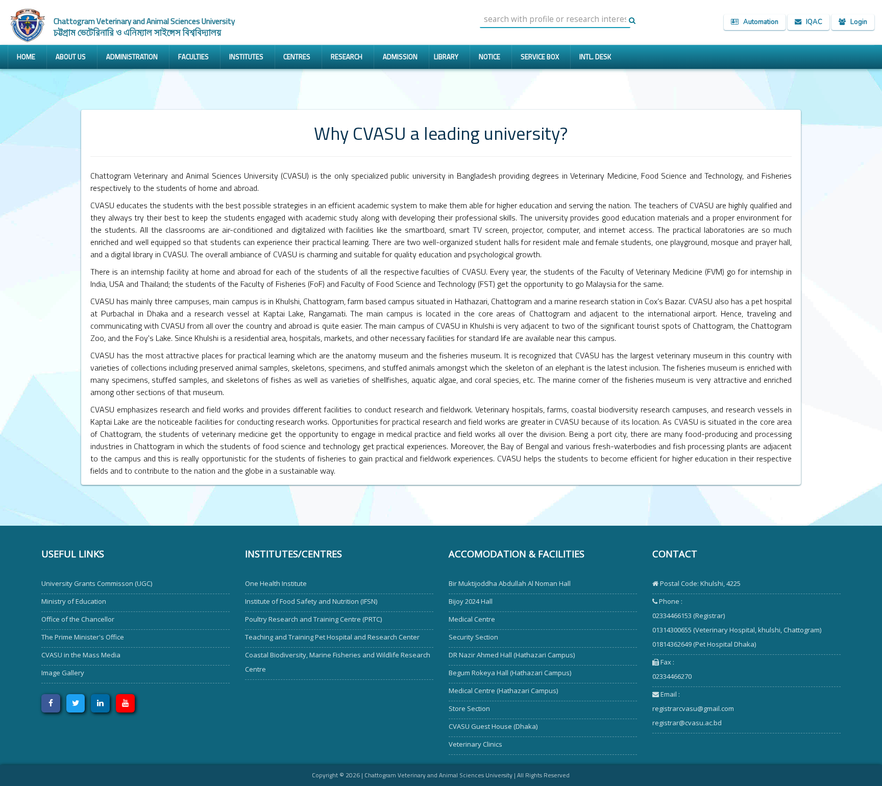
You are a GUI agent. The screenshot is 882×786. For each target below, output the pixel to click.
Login (856, 22)
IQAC (811, 22)
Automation (758, 22)
